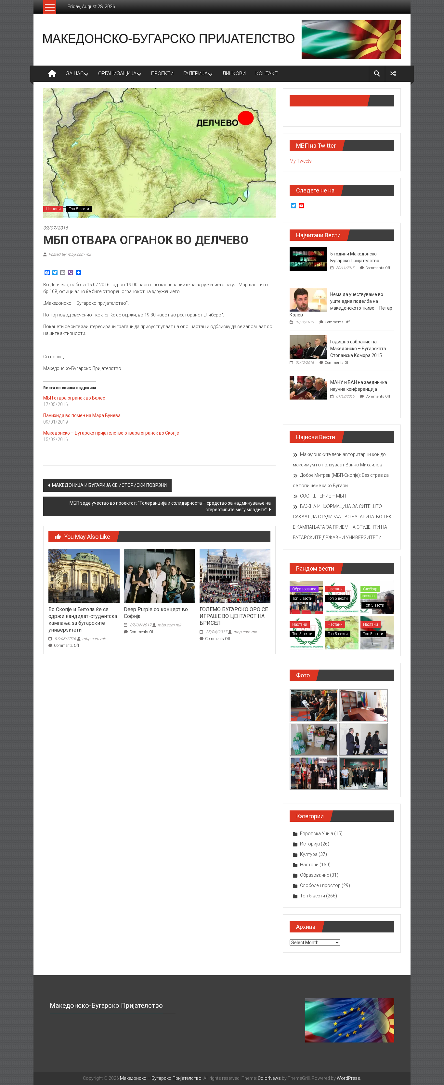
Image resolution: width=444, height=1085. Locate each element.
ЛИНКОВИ (234, 73)
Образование (304, 589)
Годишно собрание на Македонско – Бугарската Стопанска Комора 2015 (358, 348)
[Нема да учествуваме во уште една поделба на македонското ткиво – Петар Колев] (308, 299)
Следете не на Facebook (328, 100)
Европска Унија (316, 833)
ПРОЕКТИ (162, 73)
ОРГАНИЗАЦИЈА (117, 73)
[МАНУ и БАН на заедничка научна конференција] (308, 387)
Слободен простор (370, 592)
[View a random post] (393, 73)
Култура (309, 854)
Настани (53, 209)
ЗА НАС (75, 73)
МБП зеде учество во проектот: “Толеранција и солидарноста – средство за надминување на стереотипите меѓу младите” (170, 506)
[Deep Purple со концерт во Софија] (159, 575)
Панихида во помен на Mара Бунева (82, 415)
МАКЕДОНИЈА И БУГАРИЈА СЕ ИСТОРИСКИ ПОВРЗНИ (109, 485)
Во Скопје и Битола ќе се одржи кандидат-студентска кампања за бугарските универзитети (82, 619)
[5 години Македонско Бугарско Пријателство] (308, 258)
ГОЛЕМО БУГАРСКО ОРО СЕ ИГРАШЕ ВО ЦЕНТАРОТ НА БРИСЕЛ (234, 616)
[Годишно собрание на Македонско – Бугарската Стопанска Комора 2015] (308, 346)
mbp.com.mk (94, 638)
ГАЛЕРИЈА (195, 73)
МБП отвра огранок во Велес (74, 398)
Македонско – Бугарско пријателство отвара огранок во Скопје (111, 433)
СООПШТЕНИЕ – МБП (323, 496)
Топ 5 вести (79, 209)
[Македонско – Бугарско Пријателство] (52, 74)
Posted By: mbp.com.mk (69, 254)
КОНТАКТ (266, 73)
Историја (310, 843)
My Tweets (301, 161)
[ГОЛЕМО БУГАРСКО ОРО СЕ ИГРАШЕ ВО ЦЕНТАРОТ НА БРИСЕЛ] (235, 575)
